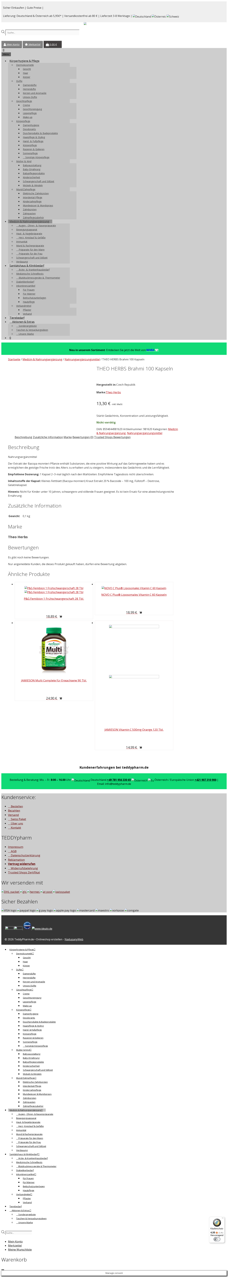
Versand (13, 815)
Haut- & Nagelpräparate (29, 233)
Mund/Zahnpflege (25, 189)
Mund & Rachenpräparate (30, 245)
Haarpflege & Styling (34, 137)
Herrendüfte (29, 89)
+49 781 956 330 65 (119, 780)
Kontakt (15, 827)
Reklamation (16, 860)
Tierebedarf (17, 318)
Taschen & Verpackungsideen (32, 329)
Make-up (27, 117)
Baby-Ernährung (31, 169)
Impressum (15, 847)
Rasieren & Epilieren (33, 149)
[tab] (23, 437)
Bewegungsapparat (26, 229)
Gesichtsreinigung (32, 109)
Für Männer (29, 293)
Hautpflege (29, 301)
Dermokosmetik (25, 65)
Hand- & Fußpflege (33, 141)
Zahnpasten (29, 213)
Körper (26, 77)
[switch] (217, 1239)
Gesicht (27, 69)
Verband (27, 313)
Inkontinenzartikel (25, 285)
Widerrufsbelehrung (24, 868)
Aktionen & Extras (23, 322)
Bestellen (16, 806)
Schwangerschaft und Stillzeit (38, 181)
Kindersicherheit (31, 177)
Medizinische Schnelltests (30, 273)
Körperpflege (23, 121)
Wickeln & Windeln (33, 185)
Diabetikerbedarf (25, 281)
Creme (26, 105)
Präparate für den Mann (31, 249)
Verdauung (22, 261)
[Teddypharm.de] (93, 24)
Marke (68, 437)
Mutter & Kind (23, 161)
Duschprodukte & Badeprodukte (40, 133)
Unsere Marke (26, 333)
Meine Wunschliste (20, 1249)
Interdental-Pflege (32, 197)
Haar (25, 73)
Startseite (14, 359)
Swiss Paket (18, 819)
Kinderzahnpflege (32, 201)
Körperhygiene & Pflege (24, 61)
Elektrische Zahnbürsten (36, 193)
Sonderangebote (27, 325)
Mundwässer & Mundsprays (38, 205)
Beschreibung (23, 437)
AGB (13, 851)
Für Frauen (29, 289)
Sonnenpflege (30, 153)
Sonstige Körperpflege (37, 157)
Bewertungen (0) (82, 437)
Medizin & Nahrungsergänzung (29, 221)
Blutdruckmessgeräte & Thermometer (39, 277)
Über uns (16, 823)
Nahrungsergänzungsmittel (82, 359)
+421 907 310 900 (205, 780)
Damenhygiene (31, 125)
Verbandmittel (23, 305)
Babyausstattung (32, 165)
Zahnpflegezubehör (33, 217)
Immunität (21, 241)
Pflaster (27, 309)
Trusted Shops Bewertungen (112, 437)
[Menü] (223, 1219)
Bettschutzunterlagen (34, 297)
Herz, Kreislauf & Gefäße (32, 237)
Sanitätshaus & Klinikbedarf (27, 265)
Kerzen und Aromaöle (34, 93)
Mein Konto (13, 44)
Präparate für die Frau (30, 253)
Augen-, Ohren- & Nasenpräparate (37, 225)
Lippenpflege (30, 113)
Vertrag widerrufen (21, 864)
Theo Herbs (113, 392)
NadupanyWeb (74, 939)
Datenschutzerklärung (25, 855)
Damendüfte (30, 85)
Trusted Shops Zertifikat (24, 872)
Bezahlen (14, 810)
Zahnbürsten (30, 209)
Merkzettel (34, 44)
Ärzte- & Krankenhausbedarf (34, 269)
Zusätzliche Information (48, 437)
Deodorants (29, 129)
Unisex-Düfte (30, 97)
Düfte (19, 81)
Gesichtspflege (24, 101)
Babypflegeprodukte (34, 173)
